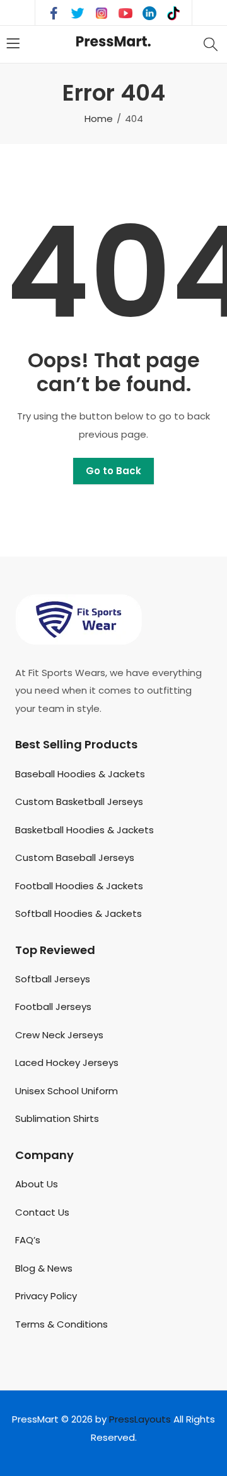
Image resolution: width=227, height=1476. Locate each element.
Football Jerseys (53, 1006)
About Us (36, 1183)
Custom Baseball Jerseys (74, 857)
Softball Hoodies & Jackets (78, 913)
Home (98, 118)
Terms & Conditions (61, 1324)
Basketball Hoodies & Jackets (84, 829)
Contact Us (42, 1212)
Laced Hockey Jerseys (67, 1062)
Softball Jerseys (52, 978)
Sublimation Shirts (57, 1118)
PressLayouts (140, 1419)
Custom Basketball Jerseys (79, 801)
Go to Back (113, 470)
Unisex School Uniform (66, 1090)
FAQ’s (27, 1239)
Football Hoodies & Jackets (79, 885)
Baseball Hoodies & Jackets (80, 773)
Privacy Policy (46, 1295)
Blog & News (44, 1268)
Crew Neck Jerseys (59, 1034)
